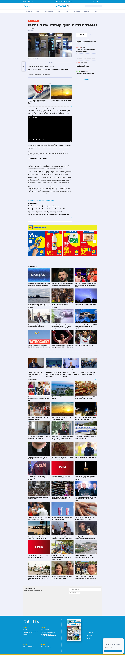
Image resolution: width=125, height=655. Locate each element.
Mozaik (95, 11)
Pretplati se (113, 650)
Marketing (63, 1)
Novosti (38, 11)
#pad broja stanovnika (50, 200)
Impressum (70, 1)
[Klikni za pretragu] (100, 6)
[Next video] (33, 139)
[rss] (101, 1)
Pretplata (56, 1)
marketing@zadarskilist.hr (49, 632)
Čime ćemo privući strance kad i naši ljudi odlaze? (39, 74)
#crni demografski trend (33, 200)
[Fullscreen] (70, 139)
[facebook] (93, 1)
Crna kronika (76, 11)
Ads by (70, 141)
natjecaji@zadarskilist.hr (46, 634)
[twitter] (97, 1)
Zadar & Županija (49, 11)
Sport (59, 11)
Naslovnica (29, 11)
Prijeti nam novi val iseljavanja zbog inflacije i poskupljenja (41, 66)
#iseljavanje (41, 200)
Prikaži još (86, 79)
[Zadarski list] (62, 6)
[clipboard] (24, 69)
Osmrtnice (86, 11)
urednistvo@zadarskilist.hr (28, 646)
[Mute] (36, 139)
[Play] (30, 139)
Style (67, 11)
